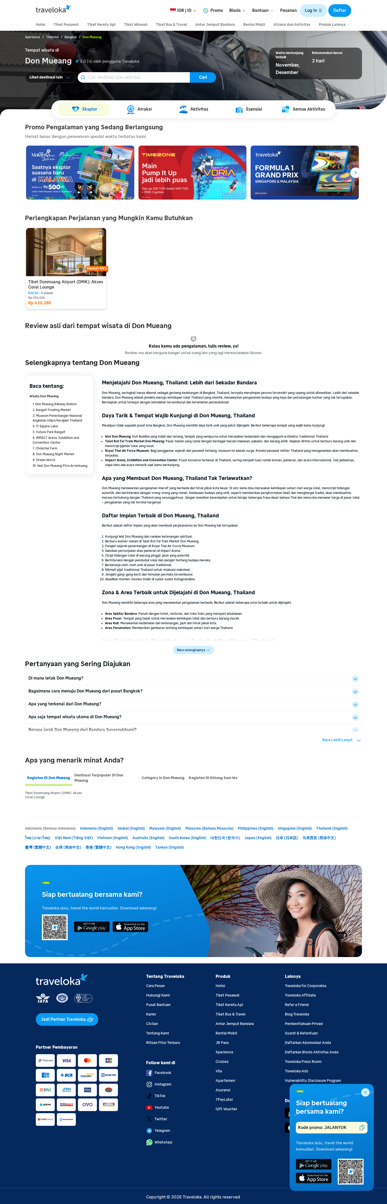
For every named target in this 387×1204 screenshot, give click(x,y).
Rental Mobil (226, 1033)
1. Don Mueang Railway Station (55, 404)
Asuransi (223, 1090)
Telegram (162, 1130)
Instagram (163, 1084)
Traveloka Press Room (303, 1061)
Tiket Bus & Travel (230, 1014)
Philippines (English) (256, 828)
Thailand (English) (332, 828)
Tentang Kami (157, 1033)
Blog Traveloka (297, 1014)
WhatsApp (163, 1142)
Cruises (222, 1061)
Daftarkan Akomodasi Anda (308, 1043)
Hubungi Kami (158, 995)
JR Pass (222, 1043)
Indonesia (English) (96, 828)
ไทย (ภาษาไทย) (38, 838)
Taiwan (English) (169, 847)
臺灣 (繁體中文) (38, 847)
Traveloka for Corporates (305, 986)
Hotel (220, 986)
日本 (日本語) (287, 838)
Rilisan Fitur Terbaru (163, 1043)
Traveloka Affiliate (300, 995)
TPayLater (224, 1099)
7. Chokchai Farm (45, 448)
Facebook (163, 1073)
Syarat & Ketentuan (301, 1033)
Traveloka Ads (296, 1071)
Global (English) (131, 828)
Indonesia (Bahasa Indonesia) (50, 828)
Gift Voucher (226, 1109)
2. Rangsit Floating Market (52, 410)
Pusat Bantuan (158, 1005)
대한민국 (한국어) (225, 838)
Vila (219, 1071)
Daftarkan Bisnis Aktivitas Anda (311, 1052)
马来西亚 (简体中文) (319, 838)
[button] (313, 10)
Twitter (161, 1119)
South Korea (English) (187, 838)
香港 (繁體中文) (99, 847)
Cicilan (152, 1024)
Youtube (162, 1107)
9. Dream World (44, 460)
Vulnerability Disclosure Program (313, 1080)
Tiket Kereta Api (229, 1005)
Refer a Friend (297, 1005)
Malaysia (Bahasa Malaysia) (209, 828)
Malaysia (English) (165, 828)
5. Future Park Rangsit (49, 432)
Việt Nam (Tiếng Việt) (74, 838)
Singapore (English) (295, 828)
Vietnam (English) (112, 838)
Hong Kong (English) (133, 847)
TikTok (160, 1096)
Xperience (224, 1052)
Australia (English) (148, 838)
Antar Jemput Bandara (235, 1024)
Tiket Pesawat (228, 995)
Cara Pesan (155, 986)
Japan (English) (258, 838)
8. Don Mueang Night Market (53, 454)
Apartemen (225, 1080)
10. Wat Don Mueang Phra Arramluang (60, 466)
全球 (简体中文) (68, 847)
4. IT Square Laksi (45, 426)
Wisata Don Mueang (43, 396)
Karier (151, 1014)
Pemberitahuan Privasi (304, 1024)
